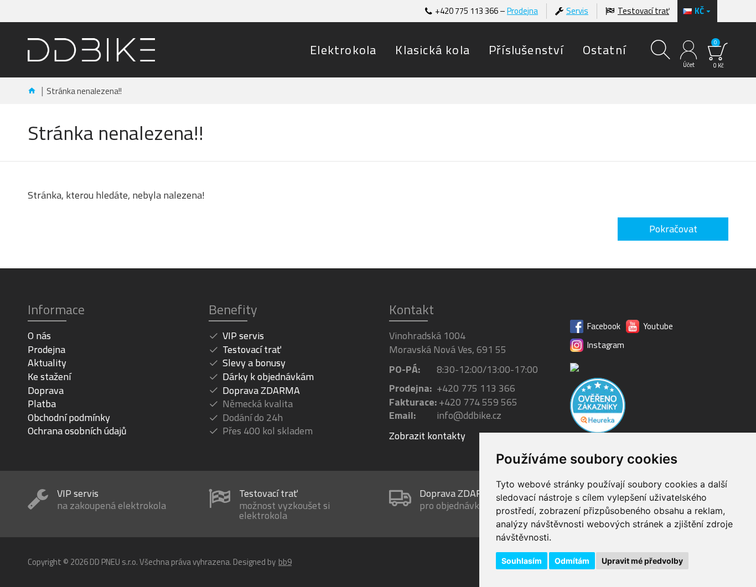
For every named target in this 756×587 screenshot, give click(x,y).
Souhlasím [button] (521, 560)
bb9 (285, 562)
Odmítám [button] (572, 560)
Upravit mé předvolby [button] (642, 560)
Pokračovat (673, 228)
